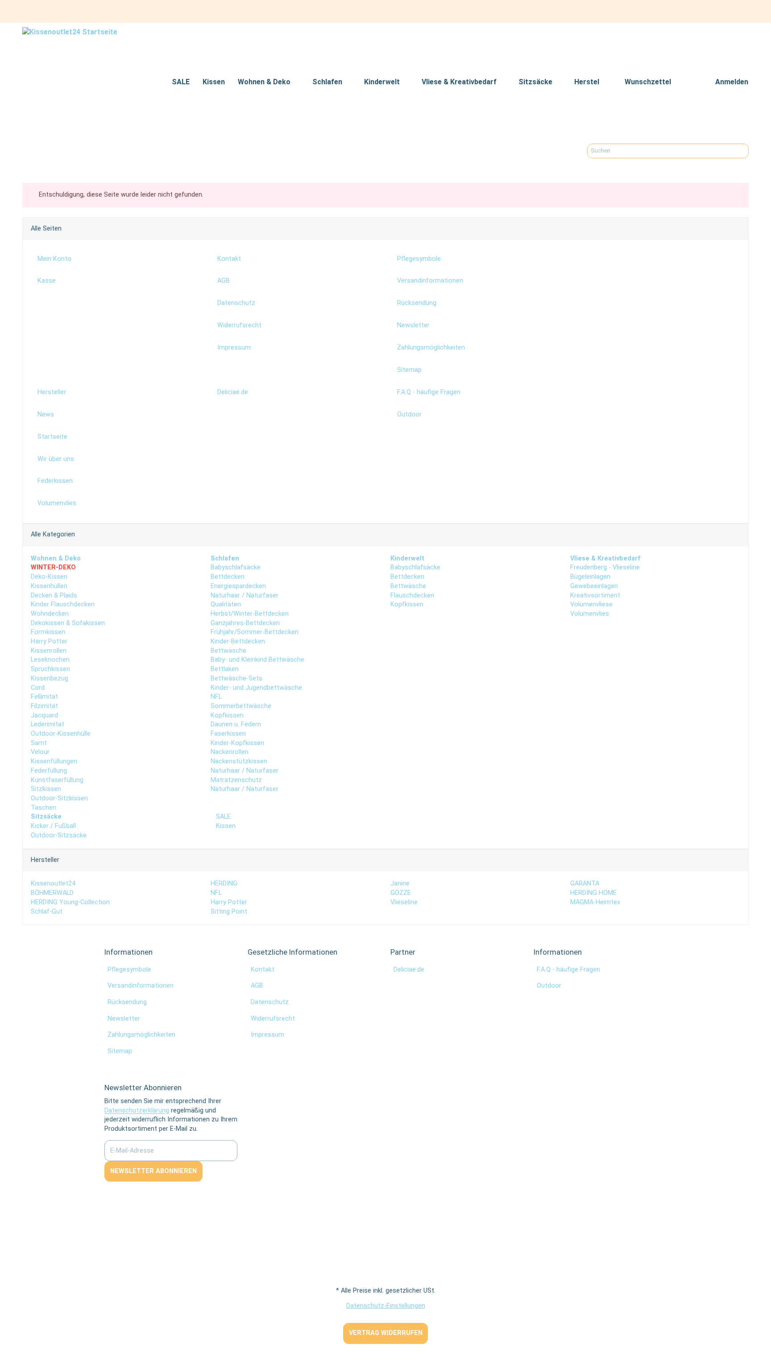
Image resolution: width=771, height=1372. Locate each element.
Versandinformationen (141, 985)
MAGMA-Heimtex (595, 902)
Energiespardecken (238, 586)
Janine (400, 883)
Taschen (43, 808)
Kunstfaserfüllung (57, 780)
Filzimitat (44, 706)
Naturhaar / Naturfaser (244, 595)
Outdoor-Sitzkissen (59, 798)
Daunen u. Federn (236, 724)
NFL (216, 696)
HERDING (224, 883)
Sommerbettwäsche (241, 706)
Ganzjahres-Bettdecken (245, 623)
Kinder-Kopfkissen (237, 743)
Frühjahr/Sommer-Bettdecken (254, 632)
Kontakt (262, 969)
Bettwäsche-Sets (236, 678)
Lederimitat (47, 724)
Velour (40, 752)
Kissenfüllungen (54, 761)
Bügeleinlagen (590, 577)
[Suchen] (741, 151)
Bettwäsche (228, 651)
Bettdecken (228, 577)
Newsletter (124, 1018)
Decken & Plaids (54, 595)
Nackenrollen (230, 752)
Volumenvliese (591, 604)
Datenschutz (270, 1002)
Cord (38, 688)
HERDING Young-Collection (70, 902)
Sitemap (120, 1051)
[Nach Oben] (3, 1348)
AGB (257, 985)
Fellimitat (44, 696)
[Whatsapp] (5, 1357)
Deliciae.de (409, 969)
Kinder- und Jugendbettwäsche (256, 688)
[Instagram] (741, 11)
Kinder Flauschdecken (63, 604)
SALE (222, 816)
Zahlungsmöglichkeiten (141, 1034)
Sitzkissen (46, 789)
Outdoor (549, 985)
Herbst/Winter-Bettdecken (250, 614)
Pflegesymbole (129, 969)
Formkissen (48, 632)
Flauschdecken (412, 595)
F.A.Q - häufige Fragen (568, 969)
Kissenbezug (49, 678)
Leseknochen (50, 659)
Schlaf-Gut (46, 911)
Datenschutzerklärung (136, 1110)
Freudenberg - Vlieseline (605, 567)
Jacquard (44, 715)
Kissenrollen (48, 651)
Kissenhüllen (49, 586)
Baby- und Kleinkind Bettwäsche (257, 659)
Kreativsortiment (595, 595)
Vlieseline (404, 902)
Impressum (267, 1034)
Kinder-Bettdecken (238, 641)
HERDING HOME (593, 893)
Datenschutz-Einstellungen (385, 1306)
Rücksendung (127, 1002)
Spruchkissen (50, 669)
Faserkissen (228, 734)
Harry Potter (49, 641)
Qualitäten (226, 604)
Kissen (225, 826)
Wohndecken (50, 614)
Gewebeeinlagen (594, 586)
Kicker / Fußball (53, 826)
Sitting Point (229, 911)
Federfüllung (49, 771)
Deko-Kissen (49, 577)
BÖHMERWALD (52, 893)
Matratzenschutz (236, 780)
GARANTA (584, 883)
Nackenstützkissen (239, 761)
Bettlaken (225, 669)
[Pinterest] (725, 11)
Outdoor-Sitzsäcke (59, 835)
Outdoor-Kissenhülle (61, 734)
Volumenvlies (589, 614)
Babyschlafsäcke (236, 567)
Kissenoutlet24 (53, 883)
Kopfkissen (227, 715)
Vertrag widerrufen (386, 1333)
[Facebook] (709, 11)
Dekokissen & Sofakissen (68, 623)
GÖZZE (400, 893)
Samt (39, 743)
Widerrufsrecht (273, 1018)
